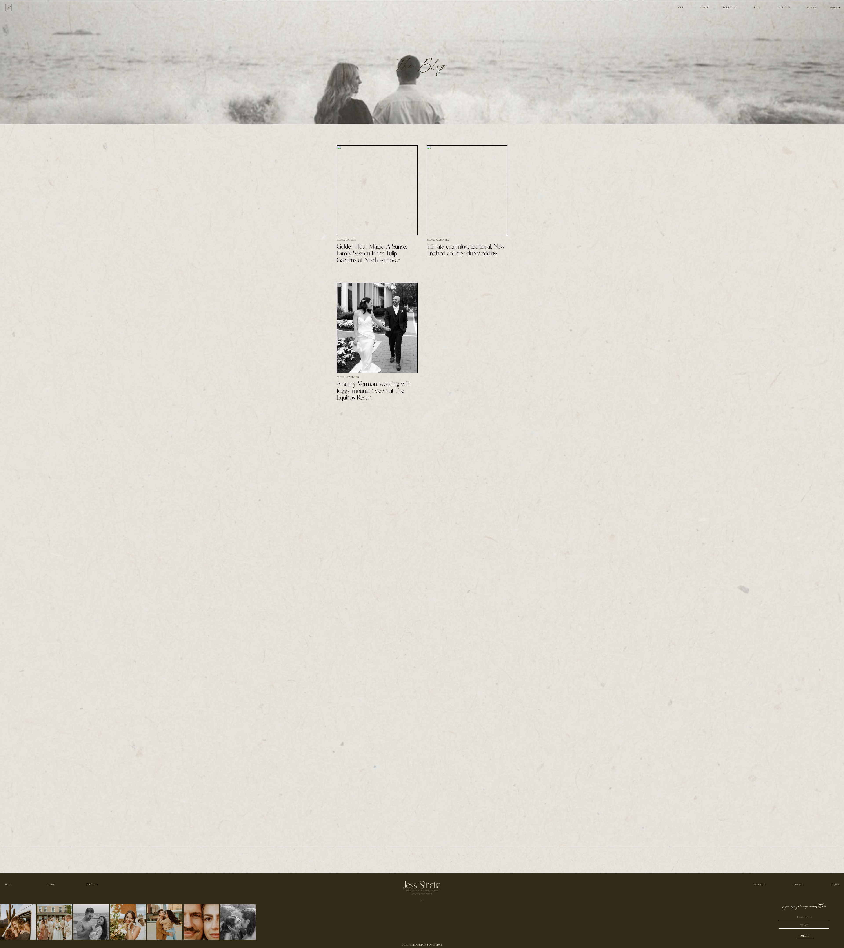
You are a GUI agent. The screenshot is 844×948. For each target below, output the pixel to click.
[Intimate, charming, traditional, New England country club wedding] (467, 190)
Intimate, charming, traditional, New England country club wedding (466, 250)
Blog (340, 239)
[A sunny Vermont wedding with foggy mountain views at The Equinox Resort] (377, 328)
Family (351, 239)
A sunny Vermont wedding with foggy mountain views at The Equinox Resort (374, 391)
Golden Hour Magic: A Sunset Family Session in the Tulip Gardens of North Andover (372, 254)
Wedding (442, 239)
